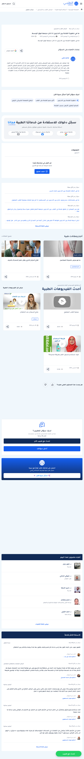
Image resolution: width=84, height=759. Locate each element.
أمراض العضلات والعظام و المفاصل (14, 664)
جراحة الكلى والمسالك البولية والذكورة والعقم (57, 602)
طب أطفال (67, 579)
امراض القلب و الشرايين (45, 10)
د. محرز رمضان (66, 600)
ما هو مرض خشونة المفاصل (70, 260)
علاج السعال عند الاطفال (29, 312)
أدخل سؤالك (42, 448)
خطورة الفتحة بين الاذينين (67, 100)
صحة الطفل (7, 643)
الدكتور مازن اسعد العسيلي (68, 677)
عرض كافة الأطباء (42, 624)
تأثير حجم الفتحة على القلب (45, 100)
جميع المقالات (7, 236)
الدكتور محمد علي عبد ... (69, 656)
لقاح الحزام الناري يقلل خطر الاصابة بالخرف (23, 260)
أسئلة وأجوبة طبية (61, 10)
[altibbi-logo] (71, 4)
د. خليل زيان (67, 564)
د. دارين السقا (66, 588)
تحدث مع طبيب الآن (42, 441)
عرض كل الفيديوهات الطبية (13, 288)
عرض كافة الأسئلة (42, 226)
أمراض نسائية (7, 684)
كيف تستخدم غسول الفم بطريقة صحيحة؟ (63, 355)
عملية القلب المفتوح (71, 312)
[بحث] (14, 4)
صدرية (69, 567)
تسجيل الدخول (6, 4)
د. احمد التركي (66, 611)
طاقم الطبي (65, 58)
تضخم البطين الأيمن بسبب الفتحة (66, 105)
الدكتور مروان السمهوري (69, 698)
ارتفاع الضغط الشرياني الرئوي (22, 100)
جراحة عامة (68, 614)
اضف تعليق (40, 171)
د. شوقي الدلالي (65, 576)
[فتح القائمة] (80, 3)
